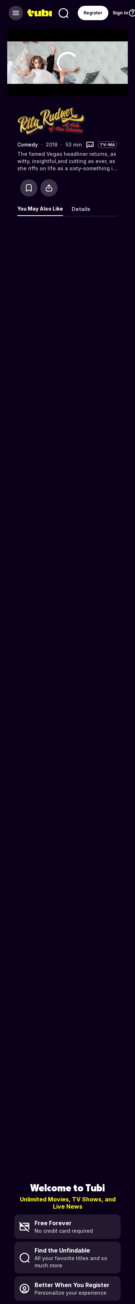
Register (93, 12)
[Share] (49, 188)
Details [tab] (81, 209)
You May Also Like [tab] (40, 209)
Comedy (27, 144)
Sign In (120, 12)
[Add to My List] (28, 188)
